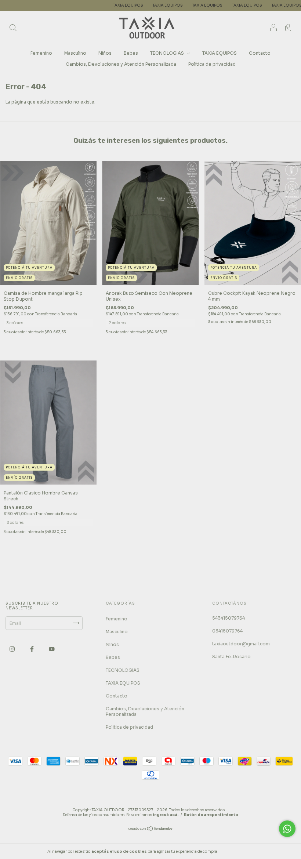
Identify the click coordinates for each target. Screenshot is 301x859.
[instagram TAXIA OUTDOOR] (13, 649)
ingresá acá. (165, 814)
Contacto (260, 53)
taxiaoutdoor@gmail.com (241, 643)
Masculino (75, 53)
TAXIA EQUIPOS (111, 5)
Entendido (239, 851)
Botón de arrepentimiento (211, 814)
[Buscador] (13, 28)
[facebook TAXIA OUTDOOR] (32, 649)
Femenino (41, 53)
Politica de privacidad (212, 64)
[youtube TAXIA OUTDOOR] (51, 649)
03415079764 (227, 631)
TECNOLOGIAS (167, 53)
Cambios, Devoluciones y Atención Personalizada (121, 64)
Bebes (131, 53)
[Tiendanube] (151, 829)
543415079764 (228, 618)
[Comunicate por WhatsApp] (287, 828)
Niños (105, 53)
